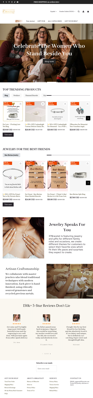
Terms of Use (31, 390)
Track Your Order (10, 381)
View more (8, 135)
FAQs (6, 393)
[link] (41, 21)
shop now (49, 61)
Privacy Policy (31, 387)
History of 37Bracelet (33, 381)
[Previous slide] (43, 354)
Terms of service (54, 384)
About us (29, 384)
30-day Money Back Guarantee (13, 390)
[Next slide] (50, 354)
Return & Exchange (10, 387)
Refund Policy (53, 390)
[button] (78, 11)
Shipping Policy (9, 384)
